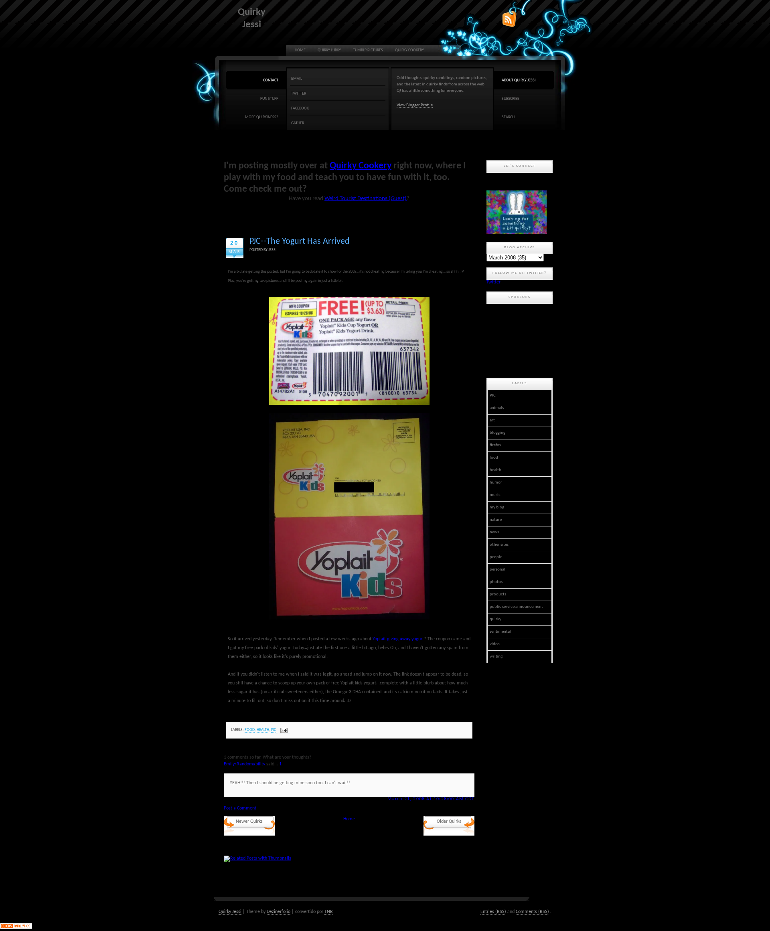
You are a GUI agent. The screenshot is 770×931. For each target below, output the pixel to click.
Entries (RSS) (493, 911)
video (495, 644)
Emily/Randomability (244, 764)
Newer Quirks (249, 821)
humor (496, 482)
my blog (497, 507)
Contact (270, 80)
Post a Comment (240, 808)
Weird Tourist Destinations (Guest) (365, 199)
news (494, 532)
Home (300, 50)
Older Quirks (449, 821)
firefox (495, 445)
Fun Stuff (269, 99)
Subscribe (510, 99)
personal (497, 569)
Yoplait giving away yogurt (398, 639)
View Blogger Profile (415, 105)
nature (496, 520)
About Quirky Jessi (519, 80)
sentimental (500, 631)
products (498, 594)
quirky (495, 619)
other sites (499, 544)
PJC (273, 730)
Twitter (298, 93)
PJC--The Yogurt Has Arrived (299, 241)
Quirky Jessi (230, 911)
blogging (497, 433)
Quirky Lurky (329, 50)
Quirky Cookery (409, 50)
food (250, 730)
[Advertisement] (522, 340)
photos (496, 582)
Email (296, 79)
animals (497, 408)
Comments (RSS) (532, 911)
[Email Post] (283, 730)
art (492, 420)
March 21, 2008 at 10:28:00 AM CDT (430, 799)
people (496, 557)
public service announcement (516, 607)
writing (496, 656)
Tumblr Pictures (368, 50)
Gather (297, 123)
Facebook (300, 108)
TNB (328, 911)
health (263, 730)
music (495, 495)
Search (508, 117)
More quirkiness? (261, 117)
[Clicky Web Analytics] (16, 927)
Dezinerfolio (278, 911)
